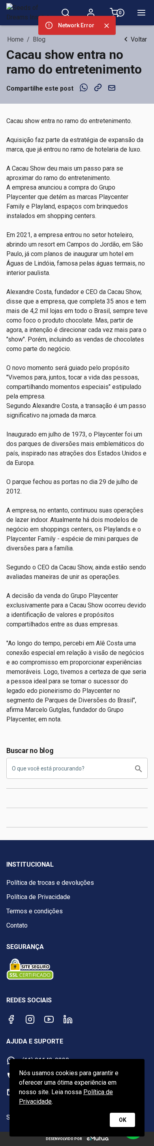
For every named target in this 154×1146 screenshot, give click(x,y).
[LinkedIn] (68, 1019)
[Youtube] (49, 1019)
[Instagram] (30, 1019)
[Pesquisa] (65, 12)
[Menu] (141, 12)
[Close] (107, 26)
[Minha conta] (90, 12)
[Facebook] (11, 1019)
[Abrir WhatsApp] (134, 1126)
